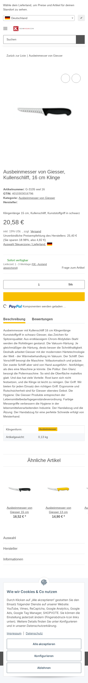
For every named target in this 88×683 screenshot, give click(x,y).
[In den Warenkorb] (6, 68)
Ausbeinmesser (47, 429)
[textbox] (38, 18)
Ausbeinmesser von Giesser (37, 198)
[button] (68, 29)
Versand (35, 231)
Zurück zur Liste (16, 55)
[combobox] (39, 18)
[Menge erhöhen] (80, 284)
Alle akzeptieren (44, 644)
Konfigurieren (44, 656)
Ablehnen (44, 667)
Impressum (14, 633)
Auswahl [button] (9, 538)
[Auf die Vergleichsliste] (65, 78)
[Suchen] (80, 39)
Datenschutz (34, 633)
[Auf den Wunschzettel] (76, 78)
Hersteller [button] (10, 548)
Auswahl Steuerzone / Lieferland (24, 244)
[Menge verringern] (7, 284)
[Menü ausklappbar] (5, 26)
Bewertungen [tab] (42, 319)
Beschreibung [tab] (14, 319)
